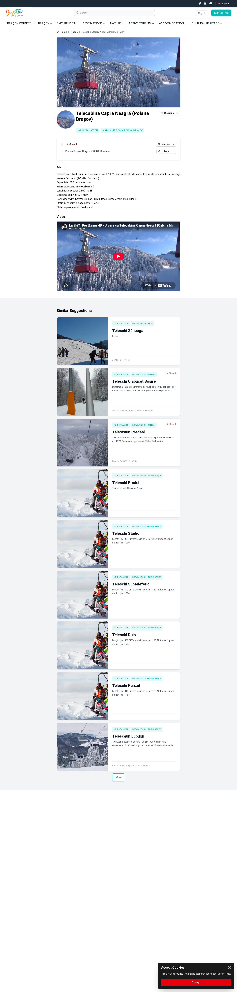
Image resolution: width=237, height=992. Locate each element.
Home (63, 32)
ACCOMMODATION (172, 23)
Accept (196, 982)
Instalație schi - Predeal (143, 374)
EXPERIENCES (66, 23)
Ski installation (87, 130)
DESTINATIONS (93, 23)
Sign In (202, 13)
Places (74, 32)
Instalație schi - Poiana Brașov (122, 130)
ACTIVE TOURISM (140, 23)
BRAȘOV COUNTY (19, 23)
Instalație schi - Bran (142, 324)
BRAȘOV (44, 23)
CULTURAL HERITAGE (206, 23)
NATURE (116, 23)
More (119, 777)
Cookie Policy (224, 973)
